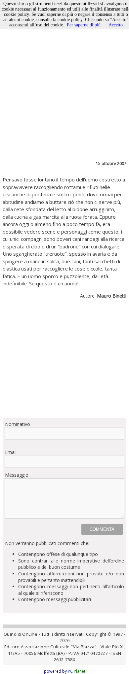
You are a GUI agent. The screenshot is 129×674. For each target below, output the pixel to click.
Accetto (115, 24)
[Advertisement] (64, 360)
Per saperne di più (84, 24)
